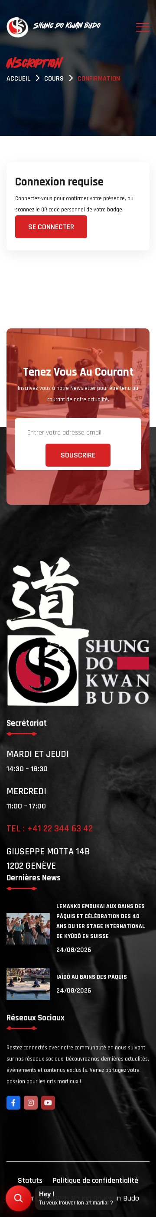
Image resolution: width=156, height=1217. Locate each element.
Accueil (18, 78)
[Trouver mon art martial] (18, 1198)
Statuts (30, 1180)
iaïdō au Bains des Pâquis (91, 977)
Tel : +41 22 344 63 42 (49, 829)
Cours (54, 78)
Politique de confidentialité (95, 1180)
